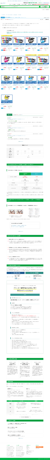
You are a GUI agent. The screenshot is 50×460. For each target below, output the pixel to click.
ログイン (48, 6)
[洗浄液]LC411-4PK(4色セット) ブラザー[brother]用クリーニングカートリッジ (6, 85)
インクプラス (27, 449)
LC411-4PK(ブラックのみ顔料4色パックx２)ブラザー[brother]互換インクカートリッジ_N (6, 46)
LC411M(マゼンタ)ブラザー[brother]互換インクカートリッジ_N (6, 65)
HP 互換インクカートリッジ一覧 (10, 449)
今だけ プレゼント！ (7, 35)
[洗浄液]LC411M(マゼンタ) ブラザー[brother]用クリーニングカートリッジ (42, 85)
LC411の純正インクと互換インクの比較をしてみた (19, 225)
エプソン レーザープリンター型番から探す (20, 452)
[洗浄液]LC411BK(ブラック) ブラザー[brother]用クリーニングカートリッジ (17, 85)
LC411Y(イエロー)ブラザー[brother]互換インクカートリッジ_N (18, 65)
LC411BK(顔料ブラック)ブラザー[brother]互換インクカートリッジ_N (30, 46)
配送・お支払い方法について (29, 452)
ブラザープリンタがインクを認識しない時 (18, 226)
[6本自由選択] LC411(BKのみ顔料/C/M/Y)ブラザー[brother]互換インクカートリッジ (30, 65)
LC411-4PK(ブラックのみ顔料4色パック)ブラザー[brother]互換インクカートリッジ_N (18, 46)
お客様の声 (27, 446)
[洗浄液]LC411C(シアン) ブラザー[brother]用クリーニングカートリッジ (30, 85)
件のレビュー (10, 19)
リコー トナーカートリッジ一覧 (19, 449)
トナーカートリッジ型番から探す (19, 446)
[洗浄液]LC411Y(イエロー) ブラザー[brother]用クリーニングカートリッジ (5, 104)
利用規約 (27, 453)
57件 (21, 114)
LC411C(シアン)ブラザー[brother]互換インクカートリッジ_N (42, 46)
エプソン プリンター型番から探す (10, 452)
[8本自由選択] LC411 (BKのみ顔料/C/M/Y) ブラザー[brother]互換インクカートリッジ (43, 65)
